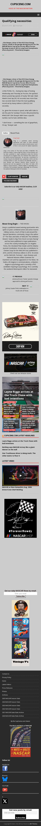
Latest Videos (6, 684)
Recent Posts (14, 133)
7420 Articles (24, 224)
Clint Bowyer (13, 176)
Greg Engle (18, 26)
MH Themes (33, 824)
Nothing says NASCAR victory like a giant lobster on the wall (11, 410)
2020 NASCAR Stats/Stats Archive (13, 716)
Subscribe (20, 596)
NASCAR (24, 176)
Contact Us (5, 674)
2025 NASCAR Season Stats (11, 698)
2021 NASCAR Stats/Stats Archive (13, 712)
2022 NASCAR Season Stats (11, 709)
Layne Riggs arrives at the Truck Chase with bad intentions (18, 395)
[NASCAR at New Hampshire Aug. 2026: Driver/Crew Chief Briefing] (20, 475)
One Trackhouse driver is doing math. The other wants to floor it (28, 410)
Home (4, 681)
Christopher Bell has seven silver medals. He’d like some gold (29, 424)
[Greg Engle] (7, 145)
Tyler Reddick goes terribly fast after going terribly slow (11, 424)
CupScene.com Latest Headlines (19, 435)
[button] (38, 14)
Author (5, 133)
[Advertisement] (20, 566)
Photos (4, 691)
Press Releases (7, 688)
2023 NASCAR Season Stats (11, 705)
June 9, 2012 (8, 26)
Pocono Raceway (10, 181)
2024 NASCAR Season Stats (11, 702)
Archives (5, 695)
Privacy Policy (6, 677)
